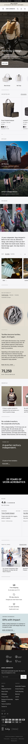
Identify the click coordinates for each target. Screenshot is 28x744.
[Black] (3, 127)
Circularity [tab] (17, 295)
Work (5, 280)
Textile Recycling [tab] (4, 295)
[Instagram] (2, 714)
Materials (17, 694)
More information (8, 630)
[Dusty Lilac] (5, 127)
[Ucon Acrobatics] (10, 9)
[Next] (25, 254)
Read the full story (8, 364)
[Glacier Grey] (7, 127)
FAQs (2, 686)
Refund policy (21, 738)
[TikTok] (5, 714)
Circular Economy (19, 689)
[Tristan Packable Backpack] (11, 108)
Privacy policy (6, 738)
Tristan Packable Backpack (7, 513)
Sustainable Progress (20, 686)
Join (23, 676)
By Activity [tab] (7, 254)
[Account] (21, 8)
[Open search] (17, 8)
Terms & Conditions (6, 704)
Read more (6, 463)
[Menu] (3, 8)
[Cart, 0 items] (25, 8)
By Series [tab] (12, 254)
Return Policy (4, 691)
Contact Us (4, 706)
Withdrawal (4, 694)
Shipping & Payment (6, 689)
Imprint (17, 699)
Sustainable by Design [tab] (6, 297)
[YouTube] (7, 714)
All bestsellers (24, 94)
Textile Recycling (19, 691)
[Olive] (2, 127)
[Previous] (21, 254)
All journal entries (23, 544)
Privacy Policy (4, 696)
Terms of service (14, 738)
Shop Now (5, 63)
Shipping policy (14, 740)
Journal (17, 696)
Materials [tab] (11, 295)
